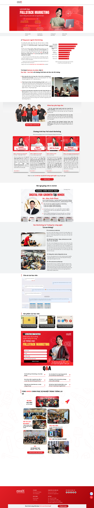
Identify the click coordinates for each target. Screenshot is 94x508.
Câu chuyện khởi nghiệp (37, 492)
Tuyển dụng (35, 499)
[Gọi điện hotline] (91, 497)
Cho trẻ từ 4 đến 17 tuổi (52, 492)
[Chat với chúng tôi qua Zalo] (91, 493)
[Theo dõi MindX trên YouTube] (69, 492)
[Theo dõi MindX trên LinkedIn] (73, 492)
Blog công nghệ (35, 498)
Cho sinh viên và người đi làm (53, 493)
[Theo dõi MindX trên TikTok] (75, 492)
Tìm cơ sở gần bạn (36, 493)
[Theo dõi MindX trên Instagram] (71, 492)
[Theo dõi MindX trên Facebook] (67, 492)
